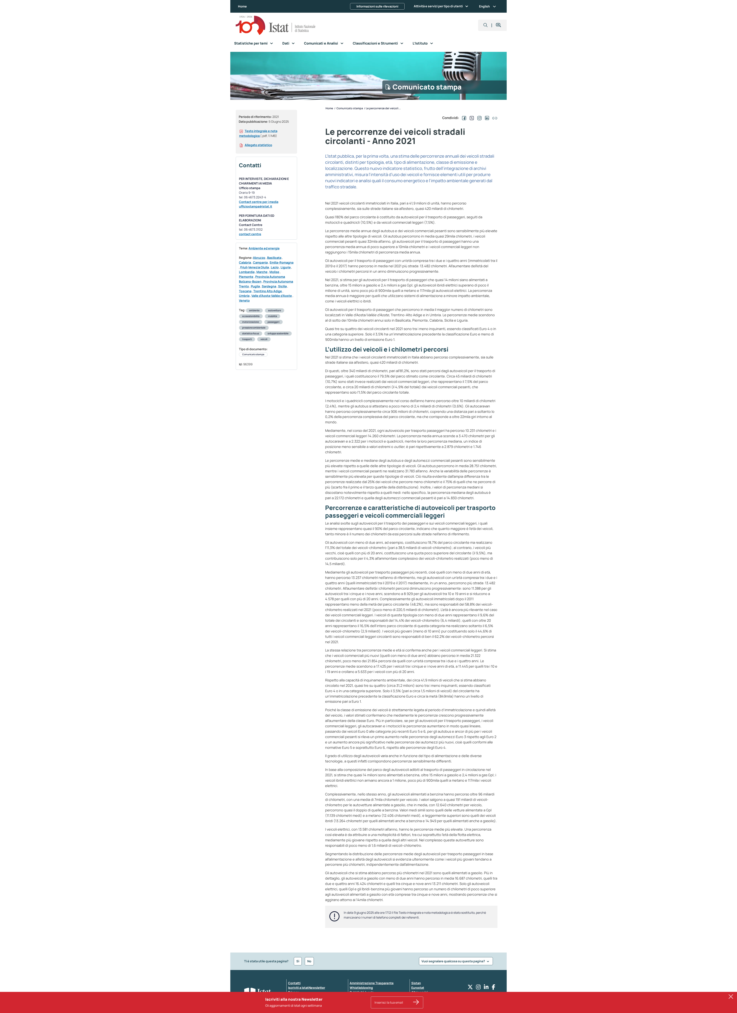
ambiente (254, 310)
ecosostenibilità (250, 316)
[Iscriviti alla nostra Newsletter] (416, 1002)
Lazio (275, 267)
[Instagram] (478, 988)
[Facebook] (493, 988)
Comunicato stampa (253, 354)
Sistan (416, 983)
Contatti (294, 983)
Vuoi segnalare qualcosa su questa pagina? (453, 961)
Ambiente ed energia (264, 248)
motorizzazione (250, 322)
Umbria (244, 296)
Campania (260, 262)
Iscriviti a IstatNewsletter (306, 988)
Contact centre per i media (258, 202)
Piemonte (246, 277)
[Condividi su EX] (471, 117)
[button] (485, 25)
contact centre (250, 234)
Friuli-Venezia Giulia (254, 267)
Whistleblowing (361, 988)
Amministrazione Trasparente (372, 983)
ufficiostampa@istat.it (255, 206)
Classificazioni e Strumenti (375, 43)
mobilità (272, 316)
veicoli (263, 339)
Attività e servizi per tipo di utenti (438, 6)
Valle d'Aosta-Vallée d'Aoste (271, 296)
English (484, 6)
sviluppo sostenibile (278, 333)
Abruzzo (259, 258)
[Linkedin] (486, 988)
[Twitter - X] (470, 988)
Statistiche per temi (251, 43)
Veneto (244, 300)
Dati (285, 43)
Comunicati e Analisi (321, 43)
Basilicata (274, 258)
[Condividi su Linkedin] (486, 117)
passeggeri (273, 322)
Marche (262, 272)
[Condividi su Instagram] (478, 117)
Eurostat (417, 988)
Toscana (245, 291)
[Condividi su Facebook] (463, 117)
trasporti (247, 339)
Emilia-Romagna (281, 262)
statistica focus (250, 333)
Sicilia (282, 286)
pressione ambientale (253, 327)
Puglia (255, 286)
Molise (274, 272)
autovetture (274, 310)
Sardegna (269, 286)
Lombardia (246, 272)
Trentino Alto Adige (267, 291)
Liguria (286, 267)
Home (242, 6)
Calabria (245, 262)
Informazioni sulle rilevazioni (377, 6)
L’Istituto (420, 43)
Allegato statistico (258, 145)
